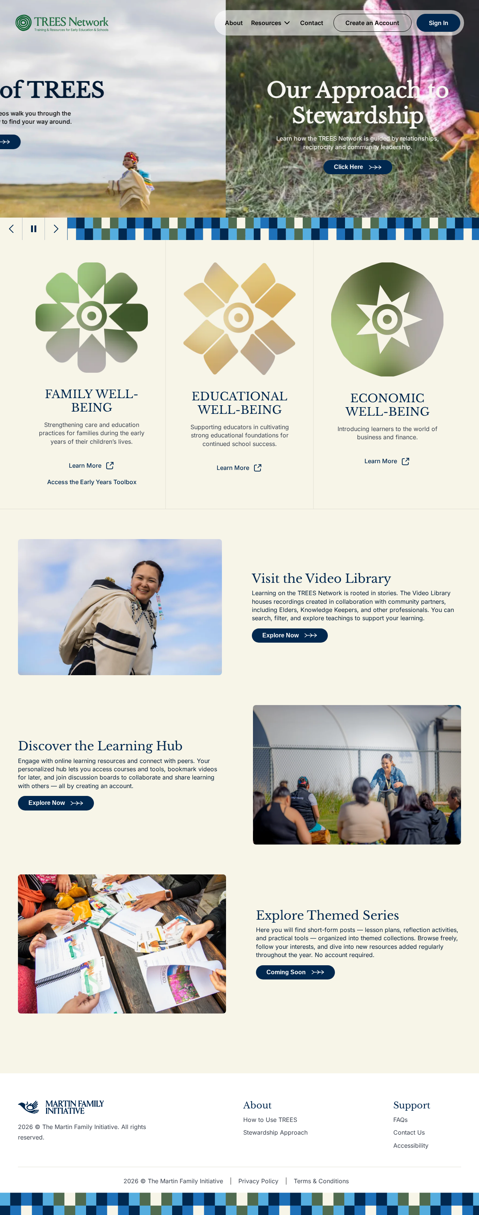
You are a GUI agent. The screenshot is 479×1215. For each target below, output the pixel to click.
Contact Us (409, 1132)
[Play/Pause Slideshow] (33, 229)
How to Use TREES (270, 1119)
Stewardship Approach (275, 1132)
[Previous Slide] (11, 229)
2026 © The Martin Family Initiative (173, 1181)
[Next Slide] (56, 229)
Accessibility (410, 1145)
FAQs (400, 1119)
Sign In (438, 23)
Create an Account (372, 23)
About (234, 23)
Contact (311, 23)
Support (411, 1105)
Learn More (85, 465)
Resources (266, 23)
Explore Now (280, 635)
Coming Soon (286, 972)
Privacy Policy (258, 1181)
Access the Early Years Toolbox (92, 482)
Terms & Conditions (321, 1181)
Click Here (122, 167)
